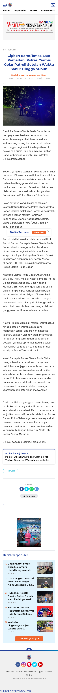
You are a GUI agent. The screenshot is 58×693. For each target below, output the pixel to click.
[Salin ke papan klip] (36, 489)
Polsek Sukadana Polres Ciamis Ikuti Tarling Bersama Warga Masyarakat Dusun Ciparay (26, 458)
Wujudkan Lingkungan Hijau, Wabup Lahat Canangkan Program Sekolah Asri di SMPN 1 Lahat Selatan (21, 625)
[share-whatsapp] (31, 489)
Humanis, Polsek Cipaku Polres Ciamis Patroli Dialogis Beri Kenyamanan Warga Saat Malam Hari (20, 596)
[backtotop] (29, 650)
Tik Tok (29, 675)
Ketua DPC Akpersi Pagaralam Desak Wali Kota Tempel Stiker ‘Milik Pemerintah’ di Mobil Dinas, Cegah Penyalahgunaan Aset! (21, 611)
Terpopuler (19, 10)
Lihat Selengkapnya (28, 638)
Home (6, 10)
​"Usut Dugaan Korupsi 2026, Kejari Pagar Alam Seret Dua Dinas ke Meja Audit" (21, 581)
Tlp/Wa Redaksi (45, 671)
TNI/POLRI (10, 471)
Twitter (36, 668)
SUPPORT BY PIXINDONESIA (15, 691)
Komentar (30, 496)
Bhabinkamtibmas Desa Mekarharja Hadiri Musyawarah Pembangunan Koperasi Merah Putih (20, 567)
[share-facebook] (21, 489)
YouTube (42, 668)
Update (40, 232)
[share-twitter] (26, 489)
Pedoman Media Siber (25, 671)
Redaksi (10, 671)
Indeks (33, 10)
